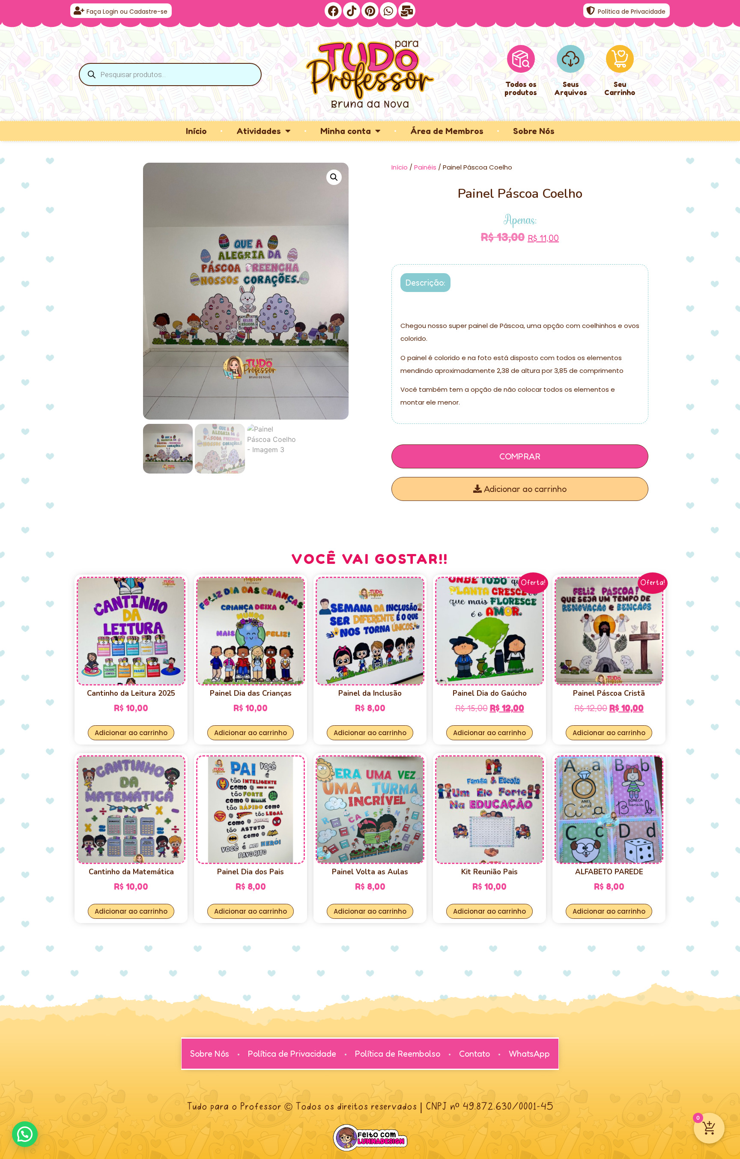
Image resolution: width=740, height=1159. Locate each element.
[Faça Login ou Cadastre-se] (79, 10)
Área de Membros (446, 131)
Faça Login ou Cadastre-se (127, 11)
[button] (334, 177)
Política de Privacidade (631, 11)
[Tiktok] (351, 10)
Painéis (425, 167)
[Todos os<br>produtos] (521, 59)
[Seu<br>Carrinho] (620, 59)
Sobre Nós (534, 131)
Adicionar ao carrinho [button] (131, 732)
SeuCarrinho (619, 88)
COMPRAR (519, 456)
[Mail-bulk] (406, 10)
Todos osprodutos (520, 88)
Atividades (258, 131)
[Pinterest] (370, 10)
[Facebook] (333, 10)
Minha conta (345, 131)
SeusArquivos (570, 88)
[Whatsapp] (388, 10)
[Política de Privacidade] (590, 10)
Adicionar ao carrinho (524, 489)
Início (196, 131)
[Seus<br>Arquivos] (571, 59)
